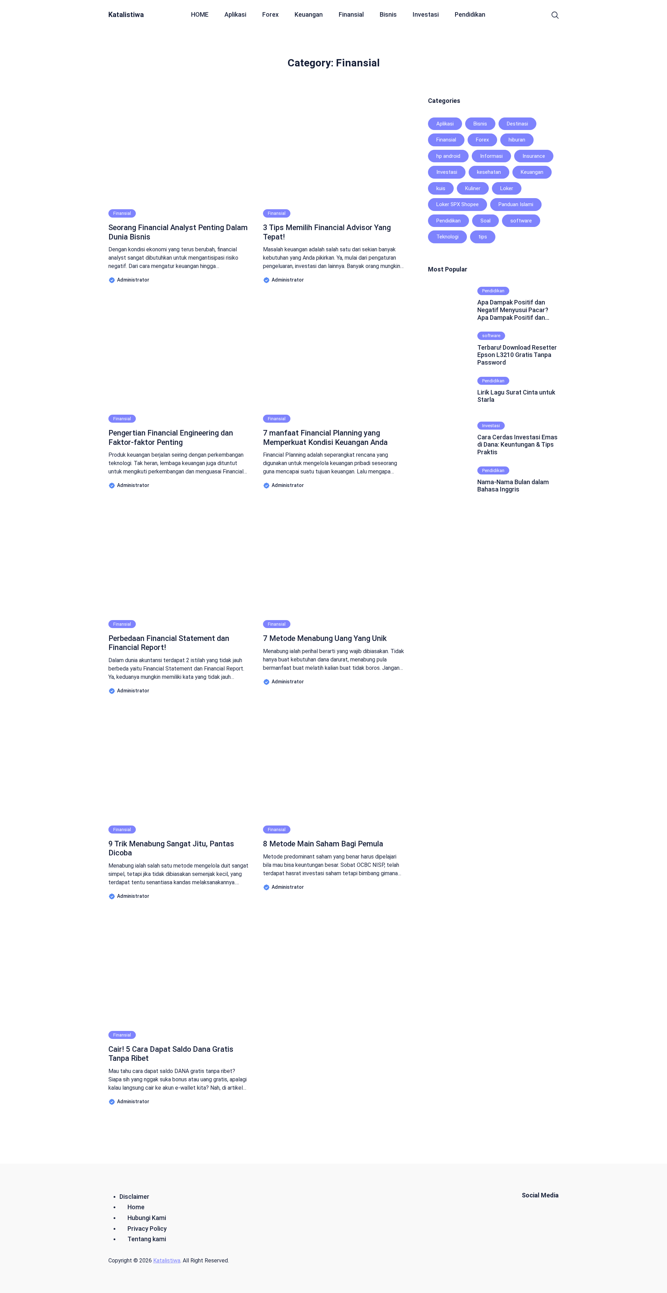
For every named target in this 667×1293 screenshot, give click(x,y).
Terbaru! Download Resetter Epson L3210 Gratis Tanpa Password (517, 355)
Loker (506, 188)
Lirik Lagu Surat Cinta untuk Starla (516, 396)
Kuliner (472, 188)
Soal (485, 221)
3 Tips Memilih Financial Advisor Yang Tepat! (327, 232)
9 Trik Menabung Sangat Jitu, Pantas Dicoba (171, 848)
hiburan (517, 140)
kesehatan (489, 172)
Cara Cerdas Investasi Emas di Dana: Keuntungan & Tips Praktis (517, 444)
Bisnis (388, 14)
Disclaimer (134, 1196)
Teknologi (447, 237)
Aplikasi (235, 14)
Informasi (491, 156)
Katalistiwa (126, 14)
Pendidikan (470, 14)
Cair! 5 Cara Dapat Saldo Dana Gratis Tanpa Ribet (170, 1054)
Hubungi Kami (146, 1217)
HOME (199, 14)
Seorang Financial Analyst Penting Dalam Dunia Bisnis (178, 232)
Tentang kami (146, 1239)
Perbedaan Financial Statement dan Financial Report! (168, 643)
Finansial (351, 14)
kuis (440, 188)
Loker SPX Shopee (457, 204)
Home (136, 1207)
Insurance (533, 156)
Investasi (426, 14)
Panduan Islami (516, 204)
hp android (448, 156)
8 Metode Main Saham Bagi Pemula (323, 843)
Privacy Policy (147, 1228)
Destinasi (517, 124)
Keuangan (309, 14)
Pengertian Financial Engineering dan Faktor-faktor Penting (170, 437)
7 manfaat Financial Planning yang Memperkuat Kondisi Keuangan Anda (325, 437)
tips (482, 237)
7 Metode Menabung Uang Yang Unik (325, 638)
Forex (270, 14)
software (521, 221)
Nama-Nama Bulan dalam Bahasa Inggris (513, 485)
